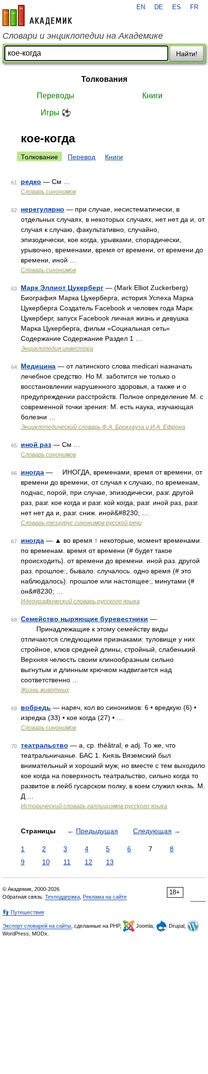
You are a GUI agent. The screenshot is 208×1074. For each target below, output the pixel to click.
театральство (44, 745)
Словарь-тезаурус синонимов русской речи (81, 523)
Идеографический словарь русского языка (80, 601)
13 (110, 862)
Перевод (81, 157)
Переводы (55, 96)
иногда (32, 472)
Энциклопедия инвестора (57, 348)
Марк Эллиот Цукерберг (62, 288)
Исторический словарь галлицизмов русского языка (94, 806)
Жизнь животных (45, 690)
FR (194, 7)
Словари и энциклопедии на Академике (82, 36)
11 (67, 862)
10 (46, 862)
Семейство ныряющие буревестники (84, 619)
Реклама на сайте (105, 897)
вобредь (36, 707)
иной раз (36, 444)
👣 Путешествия (23, 912)
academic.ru (37, 15)
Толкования (104, 79)
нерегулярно (42, 209)
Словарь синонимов (48, 191)
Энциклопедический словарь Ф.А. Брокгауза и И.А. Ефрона (103, 427)
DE (158, 7)
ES (176, 7)
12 (88, 862)
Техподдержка (62, 897)
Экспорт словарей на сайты (36, 926)
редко (31, 181)
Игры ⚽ (56, 112)
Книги (152, 96)
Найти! (186, 54)
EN (140, 7)
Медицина (38, 366)
